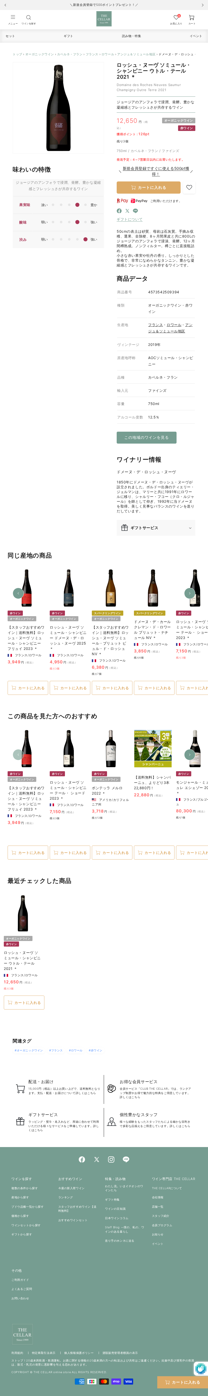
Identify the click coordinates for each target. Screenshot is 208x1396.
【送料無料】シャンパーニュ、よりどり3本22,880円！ (152, 782)
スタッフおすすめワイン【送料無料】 (77, 1209)
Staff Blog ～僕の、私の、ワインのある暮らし (124, 1229)
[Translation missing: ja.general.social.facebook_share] (119, 211)
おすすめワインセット (73, 1220)
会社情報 (158, 1197)
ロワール (107, 54)
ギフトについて (130, 219)
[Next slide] (203, 5)
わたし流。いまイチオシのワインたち (124, 1188)
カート (192, 23)
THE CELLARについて (167, 1188)
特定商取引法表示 (44, 1353)
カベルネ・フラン (70, 54)
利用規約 (17, 1353)
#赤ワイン (95, 1050)
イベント (158, 1244)
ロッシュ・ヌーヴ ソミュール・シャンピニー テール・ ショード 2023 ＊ (68, 790)
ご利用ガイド (20, 1280)
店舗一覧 (158, 1206)
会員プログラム (162, 1225)
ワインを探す (29, 23)
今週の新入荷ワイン (71, 1188)
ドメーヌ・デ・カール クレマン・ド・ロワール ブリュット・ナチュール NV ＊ (152, 629)
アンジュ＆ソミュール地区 (136, 54)
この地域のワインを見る (146, 437)
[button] (13, 19)
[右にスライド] (189, 593)
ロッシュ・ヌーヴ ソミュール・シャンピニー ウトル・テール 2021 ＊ (22, 960)
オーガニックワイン (39, 54)
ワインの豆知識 (115, 1208)
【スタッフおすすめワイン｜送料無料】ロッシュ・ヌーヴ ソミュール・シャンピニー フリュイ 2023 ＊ (26, 638)
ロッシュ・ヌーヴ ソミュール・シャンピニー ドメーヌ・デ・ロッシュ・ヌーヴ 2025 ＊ (68, 638)
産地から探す (20, 1197)
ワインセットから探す (26, 1225)
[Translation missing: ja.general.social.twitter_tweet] (127, 211)
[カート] (29, 17)
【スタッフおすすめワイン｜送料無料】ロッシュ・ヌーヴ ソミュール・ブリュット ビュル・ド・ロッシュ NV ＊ (110, 640)
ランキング (65, 1197)
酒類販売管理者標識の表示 (120, 1353)
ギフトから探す (21, 1234)
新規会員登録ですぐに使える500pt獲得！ (156, 171)
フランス (92, 54)
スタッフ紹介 (161, 1216)
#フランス (56, 1050)
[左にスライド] (18, 593)
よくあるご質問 (21, 1289)
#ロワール (76, 1050)
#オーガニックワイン (29, 1050)
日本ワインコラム (117, 1218)
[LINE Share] (135, 211)
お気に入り (176, 23)
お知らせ (158, 1234)
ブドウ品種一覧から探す (27, 1206)
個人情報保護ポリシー (79, 1353)
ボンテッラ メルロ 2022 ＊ (107, 790)
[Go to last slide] (5, 5)
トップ (17, 54)
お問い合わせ (20, 1298)
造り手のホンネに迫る (119, 1240)
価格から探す (20, 1216)
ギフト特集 (112, 1199)
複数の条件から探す (24, 1188)
